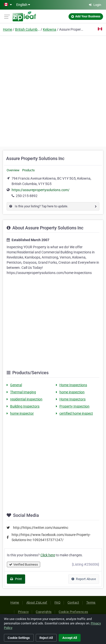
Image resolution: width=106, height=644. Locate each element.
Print (18, 579)
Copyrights (44, 612)
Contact (73, 602)
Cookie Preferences (73, 612)
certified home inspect (76, 413)
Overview (13, 170)
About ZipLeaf (36, 602)
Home (7, 29)
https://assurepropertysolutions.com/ (41, 190)
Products (28, 170)
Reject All (46, 638)
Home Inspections (73, 385)
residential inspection (26, 399)
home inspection (72, 392)
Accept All (69, 638)
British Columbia (27, 29)
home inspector (22, 413)
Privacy (23, 612)
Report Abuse (85, 579)
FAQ (57, 602)
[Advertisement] (53, 90)
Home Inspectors (72, 399)
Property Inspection (74, 406)
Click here (47, 555)
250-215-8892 (26, 196)
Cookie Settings (19, 638)
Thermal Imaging (23, 392)
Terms (91, 602)
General (16, 385)
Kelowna (49, 29)
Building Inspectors (24, 406)
